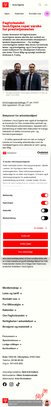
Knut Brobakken (23, 379)
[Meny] (46, 4)
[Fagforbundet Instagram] (11, 384)
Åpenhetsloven (11, 340)
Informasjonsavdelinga (14, 103)
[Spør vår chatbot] (47, 403)
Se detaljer (38, 228)
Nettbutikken (10, 348)
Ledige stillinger (11, 344)
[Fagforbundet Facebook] (4, 384)
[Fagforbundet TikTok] (18, 384)
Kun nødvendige (25, 252)
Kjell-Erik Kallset (30, 372)
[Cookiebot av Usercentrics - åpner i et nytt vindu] (37, 153)
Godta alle (25, 236)
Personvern (9, 336)
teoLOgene (18, 5)
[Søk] (39, 4)
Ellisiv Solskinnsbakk (27, 375)
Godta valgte (25, 244)
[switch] (44, 203)
